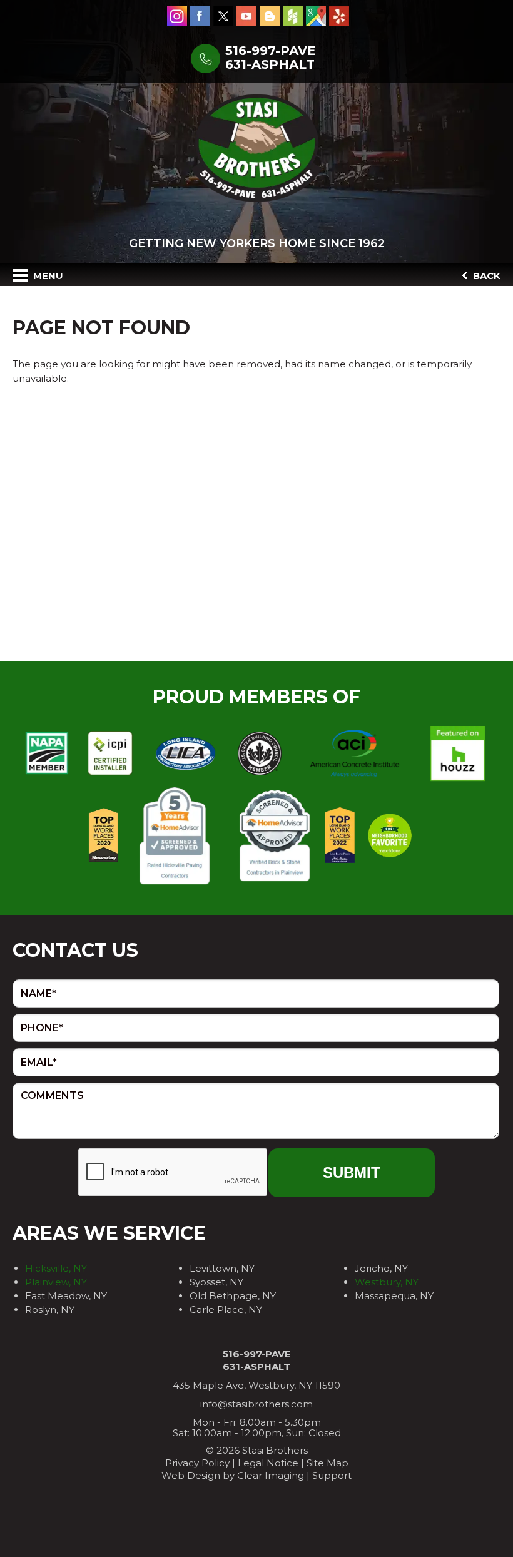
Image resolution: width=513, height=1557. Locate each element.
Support (332, 1475)
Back (485, 276)
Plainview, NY (56, 1282)
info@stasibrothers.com (256, 1404)
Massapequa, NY (394, 1296)
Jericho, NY (381, 1268)
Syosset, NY (216, 1282)
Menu (47, 276)
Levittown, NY (222, 1268)
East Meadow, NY (66, 1296)
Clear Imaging (270, 1475)
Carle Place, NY (226, 1309)
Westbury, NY (387, 1282)
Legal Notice (268, 1463)
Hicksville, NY (56, 1268)
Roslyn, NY (49, 1309)
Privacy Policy (197, 1463)
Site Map (327, 1463)
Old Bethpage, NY (233, 1296)
